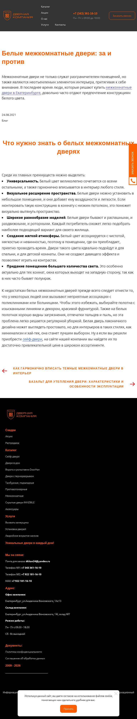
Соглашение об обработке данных (25, 658)
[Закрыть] (116, 693)
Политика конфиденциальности (23, 651)
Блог (5, 120)
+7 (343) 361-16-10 (85, 13)
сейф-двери (32, 339)
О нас (44, 18)
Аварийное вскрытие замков (22, 535)
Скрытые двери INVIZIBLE (20, 502)
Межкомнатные (14, 495)
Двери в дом (12, 463)
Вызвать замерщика (17, 522)
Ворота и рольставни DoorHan (22, 469)
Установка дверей (15, 529)
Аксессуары (12, 509)
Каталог (45, 6)
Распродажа (12, 443)
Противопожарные (16, 489)
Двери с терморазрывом (19, 476)
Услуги (45, 24)
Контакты (60, 24)
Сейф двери (12, 456)
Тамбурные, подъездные (19, 482)
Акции (44, 12)
